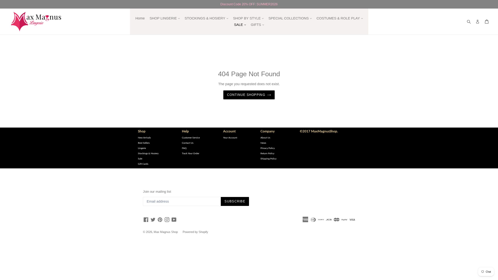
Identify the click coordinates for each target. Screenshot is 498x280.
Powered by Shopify (195, 232)
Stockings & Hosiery (148, 153)
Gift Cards (143, 164)
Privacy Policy (267, 148)
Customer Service (191, 137)
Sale (140, 159)
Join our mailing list (157, 191)
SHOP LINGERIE (166, 18)
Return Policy (267, 153)
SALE (241, 25)
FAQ (184, 148)
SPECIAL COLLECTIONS (291, 18)
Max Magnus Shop (166, 232)
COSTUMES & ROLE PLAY (341, 18)
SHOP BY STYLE (249, 18)
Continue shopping (246, 94)
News (263, 143)
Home (140, 18)
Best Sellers (144, 143)
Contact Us (187, 143)
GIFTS (258, 25)
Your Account (230, 137)
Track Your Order (190, 153)
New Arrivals (144, 137)
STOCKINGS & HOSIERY (207, 18)
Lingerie (142, 148)
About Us (265, 137)
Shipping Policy (268, 159)
